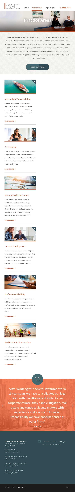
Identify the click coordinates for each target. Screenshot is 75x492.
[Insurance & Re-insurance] (20, 182)
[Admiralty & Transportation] (20, 86)
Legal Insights (50, 8)
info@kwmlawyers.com (13, 452)
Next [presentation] (72, 406)
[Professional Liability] (20, 282)
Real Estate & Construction (17, 342)
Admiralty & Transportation (17, 99)
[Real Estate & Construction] (20, 330)
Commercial (10, 147)
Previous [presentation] (2, 406)
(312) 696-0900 (10, 450)
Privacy (68, 487)
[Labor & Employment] (20, 234)
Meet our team (37, 67)
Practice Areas (37, 8)
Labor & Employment (14, 246)
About (26, 8)
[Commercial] (20, 134)
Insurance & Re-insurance (16, 195)
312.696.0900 (65, 8)
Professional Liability (14, 294)
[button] (35, 427)
